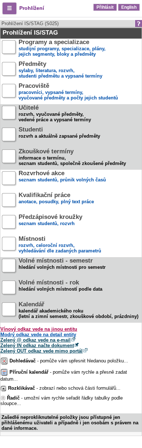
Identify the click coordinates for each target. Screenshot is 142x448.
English (129, 7)
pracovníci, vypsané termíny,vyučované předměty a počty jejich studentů (68, 92)
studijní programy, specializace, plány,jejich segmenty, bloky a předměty (62, 48)
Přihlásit (105, 7)
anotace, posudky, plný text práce (56, 198)
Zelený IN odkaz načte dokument (37, 345)
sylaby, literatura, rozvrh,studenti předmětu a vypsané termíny (60, 70)
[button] (9, 8)
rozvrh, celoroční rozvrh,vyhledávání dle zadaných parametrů (60, 245)
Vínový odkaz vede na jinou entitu (38, 329)
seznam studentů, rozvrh (50, 220)
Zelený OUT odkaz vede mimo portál (41, 351)
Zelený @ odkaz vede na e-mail (35, 340)
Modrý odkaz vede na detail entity (38, 334)
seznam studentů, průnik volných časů (62, 176)
